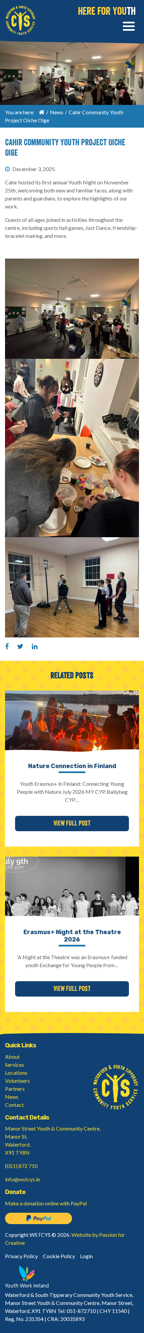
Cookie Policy (59, 1256)
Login (86, 1256)
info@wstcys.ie (22, 1179)
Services (14, 1064)
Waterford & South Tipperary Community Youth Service (20, 20)
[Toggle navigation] (129, 27)
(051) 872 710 (21, 1166)
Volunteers (17, 1080)
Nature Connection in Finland (72, 766)
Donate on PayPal (38, 1218)
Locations (16, 1072)
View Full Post (72, 823)
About (12, 1056)
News (56, 112)
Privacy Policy (21, 1256)
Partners (15, 1088)
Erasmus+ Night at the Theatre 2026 (72, 935)
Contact (14, 1104)
